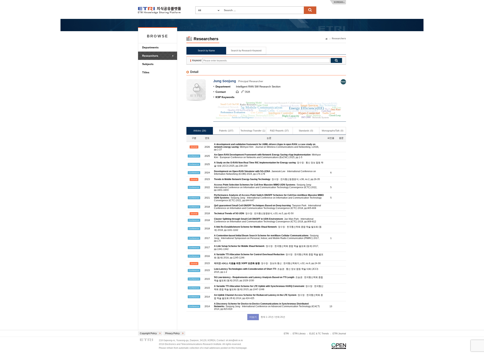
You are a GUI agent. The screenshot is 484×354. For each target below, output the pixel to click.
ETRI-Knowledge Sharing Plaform (159, 10)
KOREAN (338, 2)
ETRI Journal (339, 333)
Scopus (343, 81)
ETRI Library (299, 333)
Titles (145, 72)
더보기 (253, 317)
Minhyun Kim (246, 147)
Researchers (150, 55)
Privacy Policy (172, 333)
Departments (150, 47)
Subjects (148, 64)
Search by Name (206, 50)
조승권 (280, 269)
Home (326, 39)
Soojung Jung (304, 184)
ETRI (286, 333)
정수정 (300, 162)
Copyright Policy (148, 333)
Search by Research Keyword (246, 50)
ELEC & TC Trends (319, 333)
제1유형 (338, 346)
